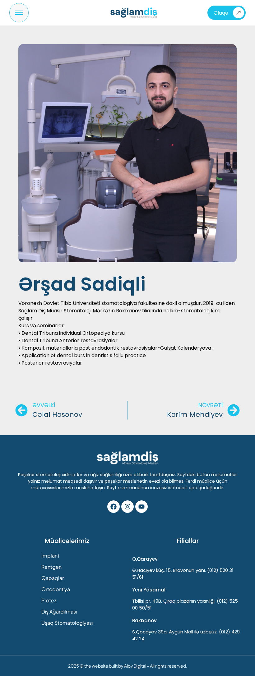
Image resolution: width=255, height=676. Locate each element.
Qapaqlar (52, 578)
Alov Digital (135, 666)
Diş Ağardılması (59, 611)
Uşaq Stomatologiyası (67, 622)
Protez (48, 600)
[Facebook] (113, 506)
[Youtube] (141, 506)
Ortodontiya (55, 589)
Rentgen (51, 566)
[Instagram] (127, 506)
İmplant (50, 555)
